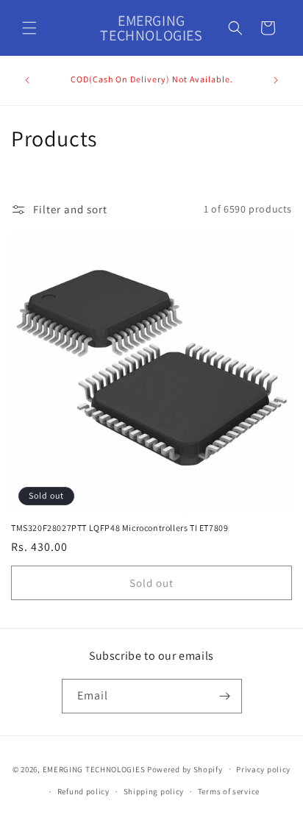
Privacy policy (263, 769)
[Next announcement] (276, 80)
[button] (29, 28)
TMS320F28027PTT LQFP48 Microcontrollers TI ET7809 (119, 527)
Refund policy (83, 791)
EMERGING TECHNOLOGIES (94, 768)
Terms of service (229, 791)
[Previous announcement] (27, 80)
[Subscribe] (225, 696)
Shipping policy (154, 791)
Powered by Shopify (185, 768)
